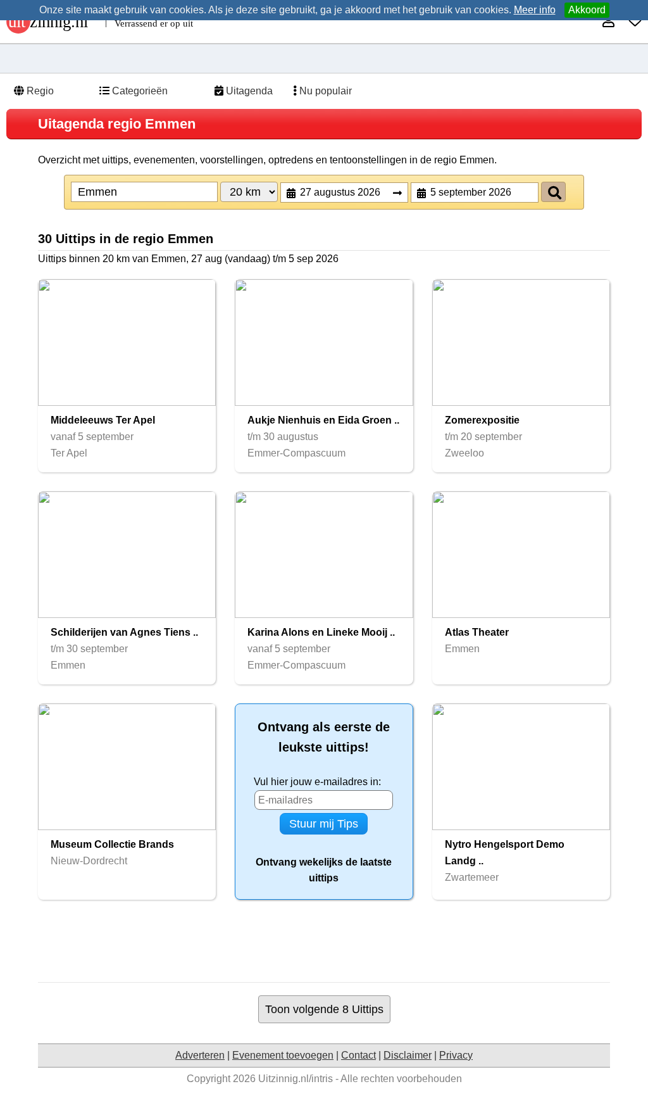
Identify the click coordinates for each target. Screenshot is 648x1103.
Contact (358, 1055)
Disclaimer (407, 1055)
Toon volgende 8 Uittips (324, 1009)
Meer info (535, 9)
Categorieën (138, 90)
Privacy (456, 1055)
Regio (39, 90)
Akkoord (587, 9)
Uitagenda (248, 90)
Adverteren (200, 1055)
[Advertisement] (324, 940)
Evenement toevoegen (282, 1055)
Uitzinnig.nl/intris (295, 1078)
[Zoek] (553, 192)
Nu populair (324, 90)
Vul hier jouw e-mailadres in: (317, 781)
